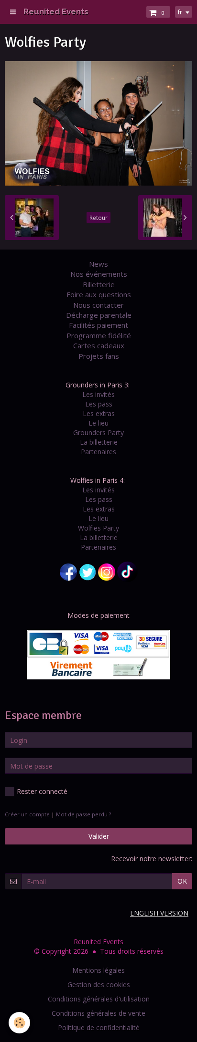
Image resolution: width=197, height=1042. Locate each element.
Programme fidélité (98, 335)
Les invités (98, 394)
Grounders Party (98, 432)
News (98, 264)
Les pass (98, 403)
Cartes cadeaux (98, 345)
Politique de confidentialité (99, 1027)
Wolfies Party (98, 527)
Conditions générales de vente (98, 1013)
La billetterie (99, 442)
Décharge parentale (98, 315)
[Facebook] (68, 570)
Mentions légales (98, 970)
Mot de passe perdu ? (83, 814)
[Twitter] (87, 570)
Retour (98, 217)
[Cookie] (19, 1022)
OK (182, 881)
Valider (98, 836)
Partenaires (98, 451)
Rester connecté (42, 791)
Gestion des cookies (98, 984)
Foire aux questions (98, 294)
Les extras (99, 413)
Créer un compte (27, 814)
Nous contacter (98, 305)
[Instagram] (106, 570)
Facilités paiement (98, 325)
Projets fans (98, 356)
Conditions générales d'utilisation (99, 998)
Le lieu (98, 422)
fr (180, 12)
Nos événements (98, 274)
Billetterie (99, 284)
